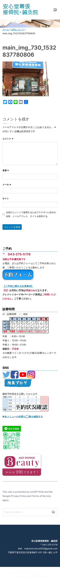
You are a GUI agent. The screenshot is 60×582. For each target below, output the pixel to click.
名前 (5, 170)
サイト (5, 198)
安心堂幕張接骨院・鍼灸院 (39, 572)
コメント (7, 138)
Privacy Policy (19, 496)
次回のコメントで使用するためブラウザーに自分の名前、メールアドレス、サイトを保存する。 (31, 214)
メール (6, 184)
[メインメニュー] (55, 10)
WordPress (41, 576)
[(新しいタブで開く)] (6, 374)
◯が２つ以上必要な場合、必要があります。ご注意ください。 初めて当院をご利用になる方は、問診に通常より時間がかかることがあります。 (29, 417)
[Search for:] (30, 512)
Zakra (28, 576)
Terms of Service (41, 496)
